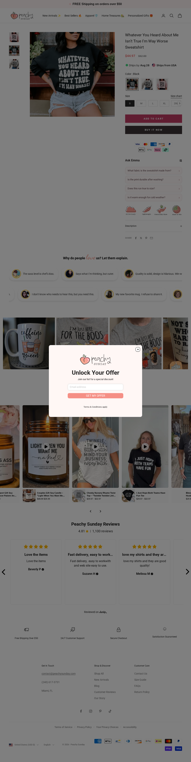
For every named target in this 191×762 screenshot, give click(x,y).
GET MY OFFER (95, 395)
